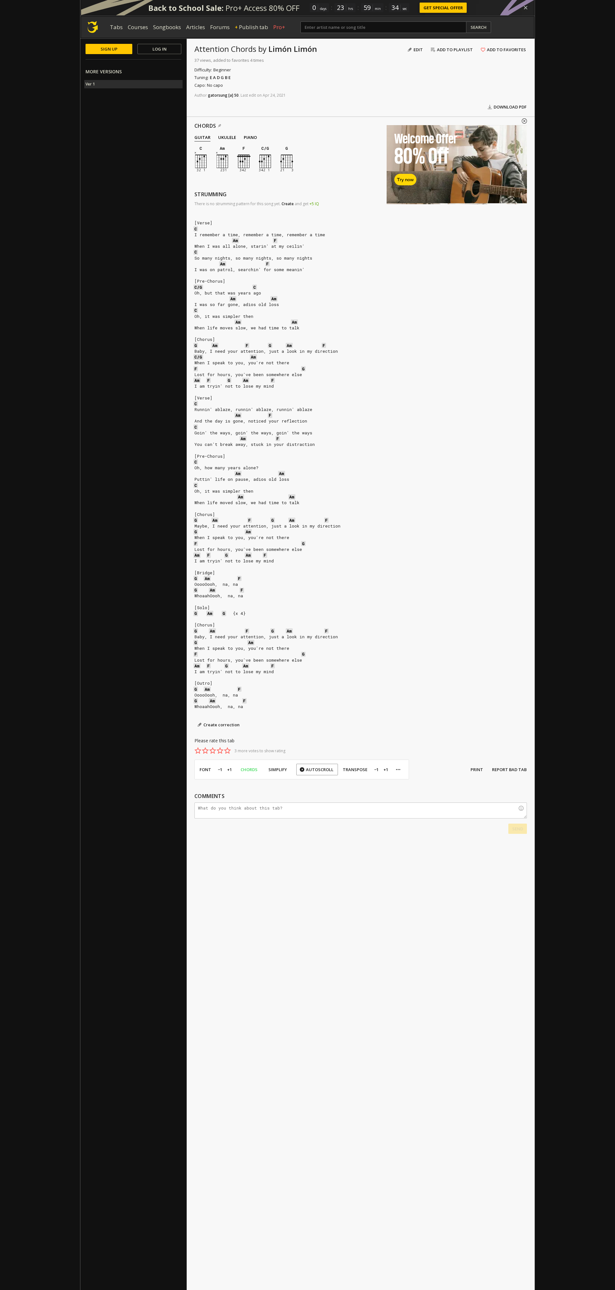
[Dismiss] (526, 8)
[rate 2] (205, 750)
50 (236, 95)
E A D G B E (220, 77)
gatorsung (217, 95)
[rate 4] (220, 750)
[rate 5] (227, 750)
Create (288, 203)
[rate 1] (198, 750)
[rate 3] (213, 750)
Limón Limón (292, 49)
